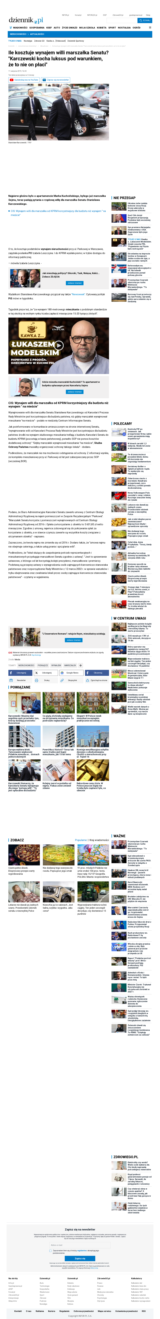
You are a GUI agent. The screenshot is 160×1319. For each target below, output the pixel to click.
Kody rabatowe (73, 1286)
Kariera (51, 1311)
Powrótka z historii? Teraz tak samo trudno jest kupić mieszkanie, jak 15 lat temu (58, 752)
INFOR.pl (65, 15)
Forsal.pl (11, 1292)
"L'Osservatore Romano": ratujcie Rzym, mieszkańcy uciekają (73, 633)
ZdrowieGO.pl (118, 15)
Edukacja (71, 1289)
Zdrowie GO (39, 41)
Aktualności (37, 34)
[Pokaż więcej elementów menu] (150, 27)
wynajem (56, 665)
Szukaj (146, 20)
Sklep (148, 15)
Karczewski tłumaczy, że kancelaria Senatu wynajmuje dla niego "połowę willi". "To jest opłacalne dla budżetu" (23, 787)
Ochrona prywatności (84, 1311)
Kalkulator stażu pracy (140, 1289)
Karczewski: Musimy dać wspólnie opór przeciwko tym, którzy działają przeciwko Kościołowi (23, 719)
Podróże (43, 1301)
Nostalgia (28, 41)
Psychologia (102, 1298)
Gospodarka (44, 1289)
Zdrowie (43, 1298)
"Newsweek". (78, 294)
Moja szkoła (72, 1292)
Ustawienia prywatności (126, 1311)
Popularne (81, 840)
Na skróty (13, 1278)
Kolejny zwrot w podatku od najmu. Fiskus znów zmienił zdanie (57, 785)
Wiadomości (44, 1292)
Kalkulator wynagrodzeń (140, 1301)
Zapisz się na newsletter (58, 80)
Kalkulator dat (136, 1283)
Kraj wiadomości (99, 840)
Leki (98, 1289)
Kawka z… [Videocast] (56, 41)
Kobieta (71, 1283)
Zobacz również (75, 283)
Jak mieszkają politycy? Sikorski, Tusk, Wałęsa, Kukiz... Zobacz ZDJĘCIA (71, 275)
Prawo (99, 1283)
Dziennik (11, 46)
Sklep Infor (12, 1301)
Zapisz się (80, 1258)
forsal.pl (78, 15)
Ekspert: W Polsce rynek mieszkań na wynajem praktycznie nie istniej (89, 718)
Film (69, 1298)
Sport (42, 1295)
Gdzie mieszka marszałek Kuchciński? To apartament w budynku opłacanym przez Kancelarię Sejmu (71, 384)
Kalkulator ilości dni (138, 1286)
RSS (144, 1311)
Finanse (100, 1286)
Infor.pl (11, 1283)
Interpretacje (13, 1298)
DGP (105, 15)
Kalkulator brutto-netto (140, 1298)
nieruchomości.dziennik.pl (27, 46)
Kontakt (18, 1311)
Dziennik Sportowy (76, 41)
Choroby (100, 1295)
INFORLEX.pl (92, 15)
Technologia (44, 1286)
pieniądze (43, 665)
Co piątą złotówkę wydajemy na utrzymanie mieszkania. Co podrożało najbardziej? (58, 718)
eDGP (10, 1289)
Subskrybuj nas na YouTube (26, 80)
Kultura (70, 1304)
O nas (28, 1311)
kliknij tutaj (94, 1268)
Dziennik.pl (45, 1278)
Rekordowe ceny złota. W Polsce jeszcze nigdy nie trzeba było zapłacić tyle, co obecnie (91, 787)
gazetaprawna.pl (135, 15)
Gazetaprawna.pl (15, 1286)
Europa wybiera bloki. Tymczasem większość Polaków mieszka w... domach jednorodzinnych (23, 753)
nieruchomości (26, 665)
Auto (42, 1283)
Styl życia (101, 1301)
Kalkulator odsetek (138, 1295)
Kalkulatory (136, 1278)
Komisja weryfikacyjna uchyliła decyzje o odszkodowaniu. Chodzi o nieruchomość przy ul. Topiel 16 (92, 753)
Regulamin (64, 1311)
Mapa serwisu (104, 1311)
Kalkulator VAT (137, 1292)
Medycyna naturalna (105, 1292)
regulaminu (81, 1251)
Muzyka (71, 1301)
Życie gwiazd (73, 1295)
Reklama (40, 1311)
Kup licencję (36, 655)
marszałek (70, 665)
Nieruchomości (18, 34)
